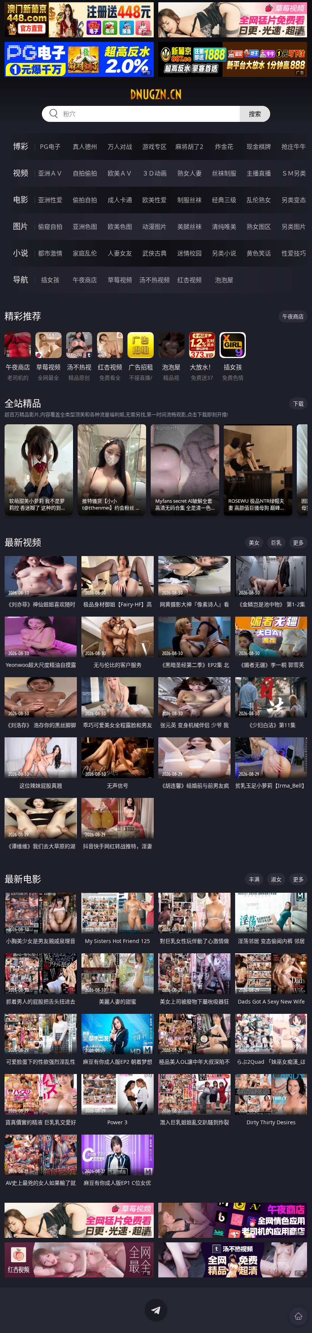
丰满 (254, 879)
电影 (20, 200)
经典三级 (224, 200)
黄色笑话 (259, 253)
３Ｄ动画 (154, 173)
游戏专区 (154, 146)
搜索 (255, 114)
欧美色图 (120, 226)
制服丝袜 (189, 200)
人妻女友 (120, 253)
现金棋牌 (259, 146)
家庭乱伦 (85, 253)
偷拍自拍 (85, 200)
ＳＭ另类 (294, 173)
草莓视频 (120, 280)
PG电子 (50, 146)
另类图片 (294, 226)
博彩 (20, 146)
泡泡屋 (224, 280)
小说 (20, 253)
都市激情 (50, 253)
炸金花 (224, 146)
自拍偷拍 (85, 173)
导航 (20, 280)
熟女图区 (259, 226)
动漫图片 (154, 226)
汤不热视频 (154, 280)
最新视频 (23, 542)
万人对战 (120, 146)
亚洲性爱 (50, 200)
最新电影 (23, 879)
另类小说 (224, 253)
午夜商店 (85, 280)
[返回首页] (298, 1316)
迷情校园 (189, 253)
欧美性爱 (154, 200)
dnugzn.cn (156, 94)
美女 (254, 542)
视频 (20, 173)
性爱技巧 (294, 253)
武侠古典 (154, 253)
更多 (298, 542)
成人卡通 (120, 200)
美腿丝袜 (189, 226)
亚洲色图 (85, 226)
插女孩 (50, 280)
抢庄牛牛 (294, 146)
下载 (298, 403)
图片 (20, 226)
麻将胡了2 (189, 146)
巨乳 (276, 542)
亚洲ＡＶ (50, 173)
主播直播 (259, 173)
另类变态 (294, 200)
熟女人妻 (189, 173)
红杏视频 (189, 280)
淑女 (276, 879)
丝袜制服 (224, 173)
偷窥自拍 (50, 226)
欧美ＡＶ (120, 173)
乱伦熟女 (259, 200)
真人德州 (85, 146)
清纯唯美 (224, 226)
